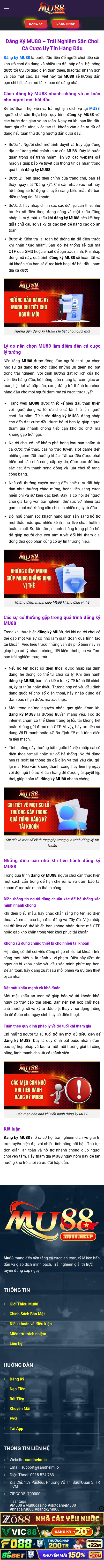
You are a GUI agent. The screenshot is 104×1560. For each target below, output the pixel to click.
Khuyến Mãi (20, 1408)
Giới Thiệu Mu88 (24, 1304)
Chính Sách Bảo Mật (27, 1314)
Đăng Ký (17, 1379)
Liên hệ (16, 1343)
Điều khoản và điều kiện (31, 1324)
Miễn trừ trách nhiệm (28, 1334)
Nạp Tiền (17, 1389)
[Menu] (6, 8)
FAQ (13, 1418)
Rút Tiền (17, 1399)
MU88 (94, 108)
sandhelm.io (36, 1459)
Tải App (16, 1428)
